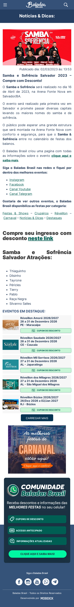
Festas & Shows (15, 213)
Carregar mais (37, 418)
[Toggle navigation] (5, 4)
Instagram (16, 180)
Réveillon (61, 213)
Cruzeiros (42, 213)
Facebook (16, 184)
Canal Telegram (20, 194)
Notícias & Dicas (31, 218)
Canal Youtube (20, 189)
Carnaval (9, 218)
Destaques (54, 218)
